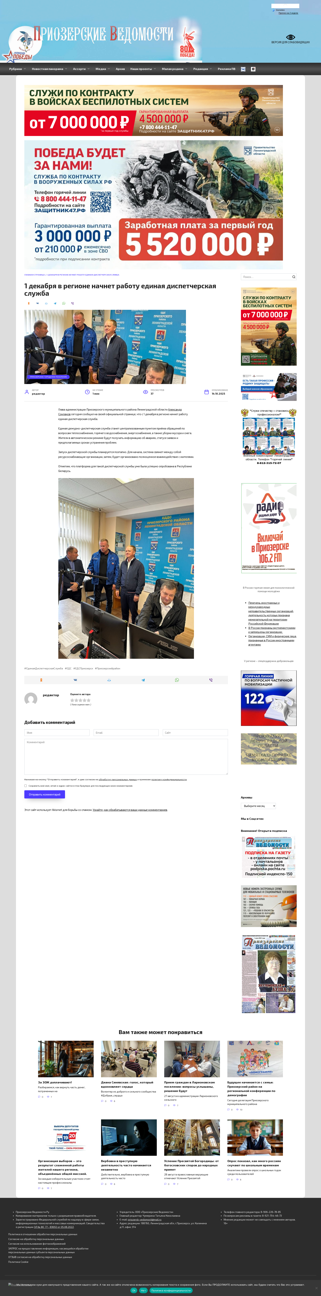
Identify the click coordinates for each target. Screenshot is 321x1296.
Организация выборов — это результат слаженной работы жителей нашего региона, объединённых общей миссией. (62, 1167)
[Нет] (316, 1288)
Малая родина (172, 68)
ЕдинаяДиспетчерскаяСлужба (44, 668)
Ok (134, 1290)
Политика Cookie (18, 1261)
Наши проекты (141, 68)
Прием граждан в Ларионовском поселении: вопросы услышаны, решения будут (189, 1086)
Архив (120, 68)
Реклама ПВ (226, 68)
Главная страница (34, 275)
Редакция (200, 68)
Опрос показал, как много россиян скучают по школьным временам (254, 1163)
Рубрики (15, 68)
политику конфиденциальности (169, 779)
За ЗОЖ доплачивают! (55, 1082)
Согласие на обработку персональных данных (36, 1239)
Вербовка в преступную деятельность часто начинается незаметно (126, 1165)
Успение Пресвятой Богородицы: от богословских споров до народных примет (191, 1165)
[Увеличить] (292, 378)
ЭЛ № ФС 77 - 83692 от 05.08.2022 (54, 1227)
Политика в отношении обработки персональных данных (42, 1234)
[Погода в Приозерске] (285, 6)
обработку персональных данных (118, 779)
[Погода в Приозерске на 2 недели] (288, 13)
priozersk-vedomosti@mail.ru (144, 1219)
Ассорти (79, 68)
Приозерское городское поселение (48, 377)
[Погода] (278, 10)
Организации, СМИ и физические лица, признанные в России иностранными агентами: (272, 640)
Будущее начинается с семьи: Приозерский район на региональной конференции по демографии (251, 1088)
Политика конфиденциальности (171, 1290)
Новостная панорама (47, 68)
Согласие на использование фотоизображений (37, 1243)
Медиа (101, 68)
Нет (143, 1290)
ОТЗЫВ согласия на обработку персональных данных (40, 1257)
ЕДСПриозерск (84, 668)
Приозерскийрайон (108, 668)
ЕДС (69, 668)
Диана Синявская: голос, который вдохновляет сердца (127, 1084)
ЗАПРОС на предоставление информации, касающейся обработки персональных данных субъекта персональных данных (48, 1250)
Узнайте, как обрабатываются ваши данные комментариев (130, 809)
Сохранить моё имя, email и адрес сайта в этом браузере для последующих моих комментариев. (81, 785)
